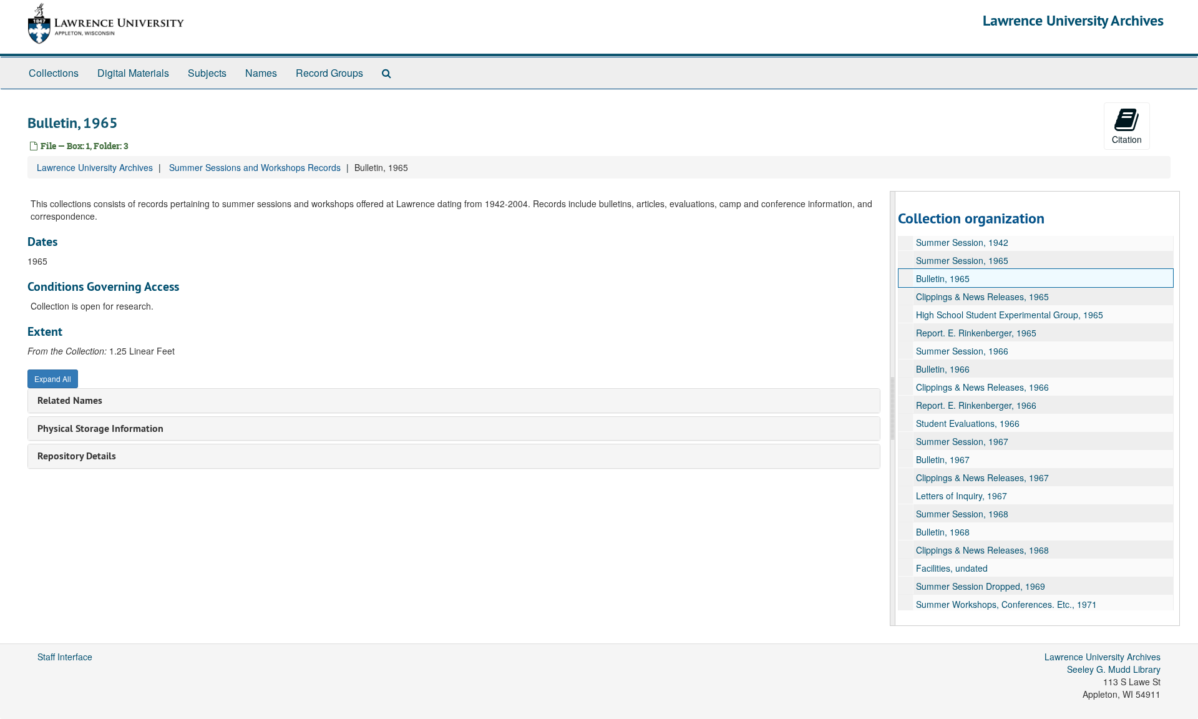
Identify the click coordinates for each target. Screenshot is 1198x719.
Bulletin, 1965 (943, 278)
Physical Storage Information (100, 428)
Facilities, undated (952, 568)
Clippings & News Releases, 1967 (982, 477)
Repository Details (76, 455)
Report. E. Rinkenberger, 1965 (976, 332)
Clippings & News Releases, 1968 (982, 550)
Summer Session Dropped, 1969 (980, 586)
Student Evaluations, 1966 (968, 423)
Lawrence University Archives (1073, 20)
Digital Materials (133, 73)
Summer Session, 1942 (962, 242)
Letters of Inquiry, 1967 (961, 495)
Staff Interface (64, 656)
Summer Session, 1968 (962, 513)
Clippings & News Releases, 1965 (982, 296)
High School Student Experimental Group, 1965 (1009, 314)
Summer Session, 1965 (962, 260)
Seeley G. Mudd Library (1114, 669)
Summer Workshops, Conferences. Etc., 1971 (1006, 604)
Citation (1127, 139)
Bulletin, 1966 (943, 369)
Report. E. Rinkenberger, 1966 (976, 405)
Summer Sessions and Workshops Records (255, 167)
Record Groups (329, 73)
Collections (54, 73)
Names (261, 73)
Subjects (207, 73)
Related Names (69, 400)
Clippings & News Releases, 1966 (982, 387)
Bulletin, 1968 (943, 532)
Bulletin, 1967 (943, 459)
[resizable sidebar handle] (892, 408)
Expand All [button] (52, 378)
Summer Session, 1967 (962, 441)
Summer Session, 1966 (962, 351)
